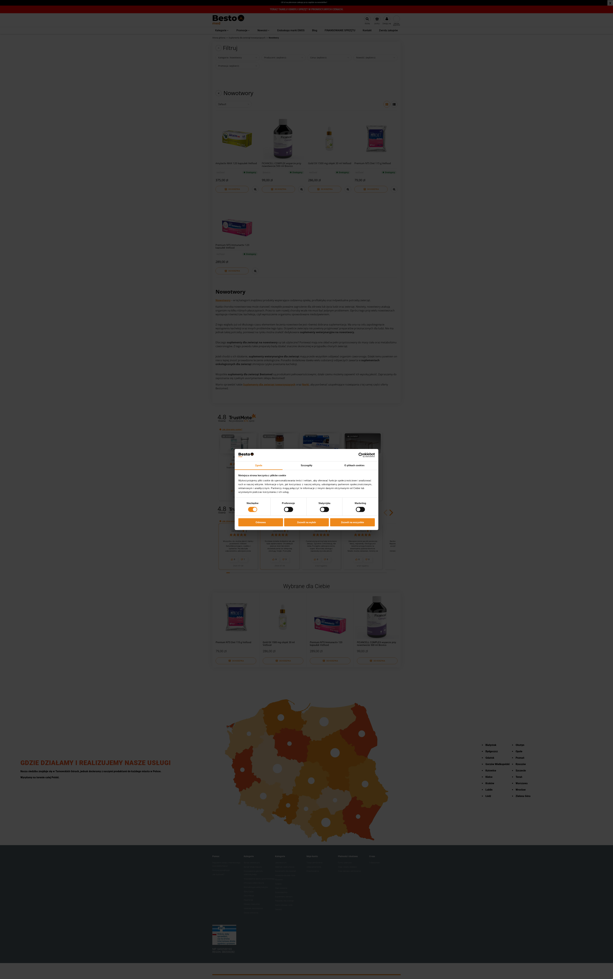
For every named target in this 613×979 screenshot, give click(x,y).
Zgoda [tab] (258, 465)
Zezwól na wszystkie (352, 522)
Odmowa (261, 522)
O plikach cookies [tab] (354, 465)
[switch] (288, 509)
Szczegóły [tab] (306, 465)
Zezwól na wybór (306, 522)
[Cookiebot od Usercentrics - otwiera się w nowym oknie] (361, 455)
